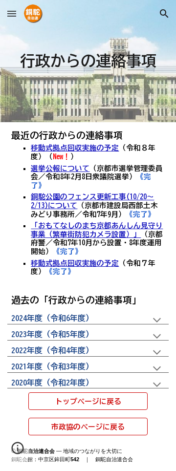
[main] (87, 61)
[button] (11, 13)
